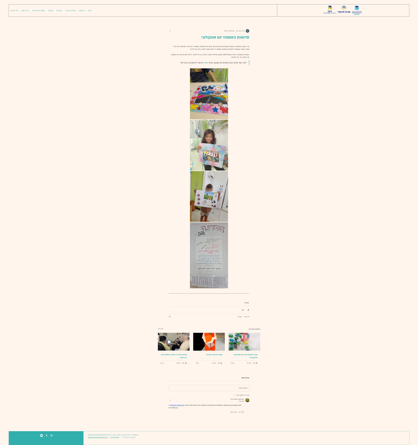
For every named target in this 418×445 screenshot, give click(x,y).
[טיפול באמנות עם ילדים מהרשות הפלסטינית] (244, 342)
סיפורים (247, 302)
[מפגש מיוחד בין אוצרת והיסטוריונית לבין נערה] (174, 342)
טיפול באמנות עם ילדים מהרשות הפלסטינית (246, 356)
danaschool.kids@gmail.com (98, 437)
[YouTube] (41, 435)
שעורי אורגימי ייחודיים (214, 354)
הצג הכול (160, 329)
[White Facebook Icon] (46, 435)
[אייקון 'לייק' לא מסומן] (242, 412)
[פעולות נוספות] (170, 31)
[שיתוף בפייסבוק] (248, 310)
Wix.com (106, 435)
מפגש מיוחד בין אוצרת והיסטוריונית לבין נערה (174, 356)
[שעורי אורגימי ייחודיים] (209, 342)
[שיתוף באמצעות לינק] (243, 310)
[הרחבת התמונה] (209, 93)
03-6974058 (115, 437)
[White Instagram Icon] (51, 435)
